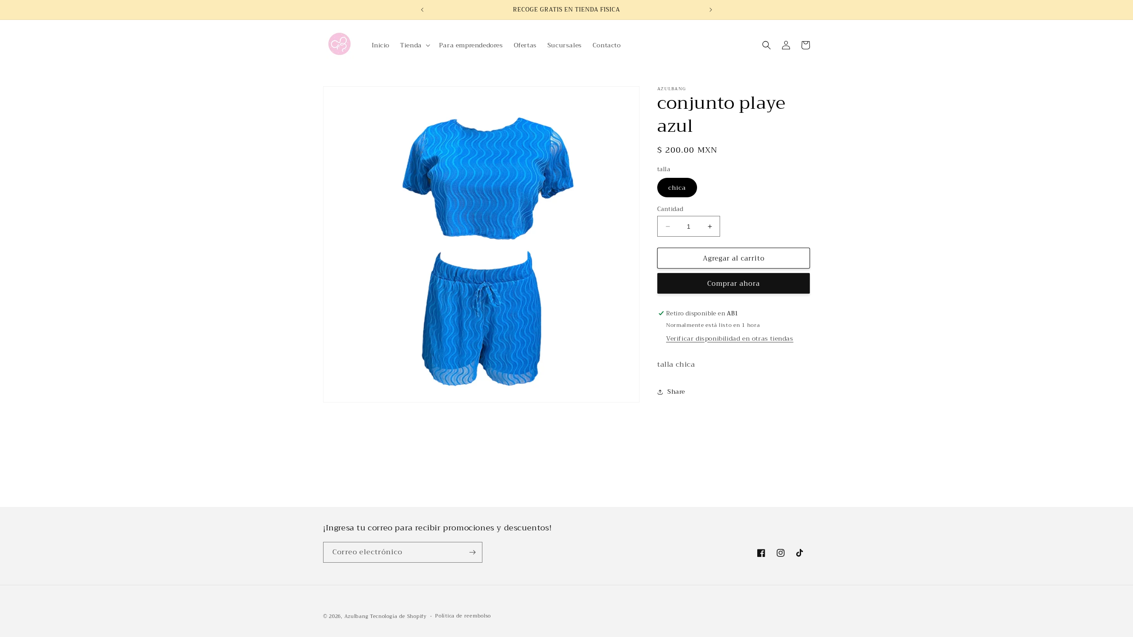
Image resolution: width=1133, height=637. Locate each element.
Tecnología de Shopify (398, 616)
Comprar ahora (733, 283)
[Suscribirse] (472, 552)
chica (677, 187)
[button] (414, 45)
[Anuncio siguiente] (711, 9)
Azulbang (356, 616)
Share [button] (676, 391)
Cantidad (670, 209)
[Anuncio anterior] (422, 9)
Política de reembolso (463, 616)
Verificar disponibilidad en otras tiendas (730, 338)
